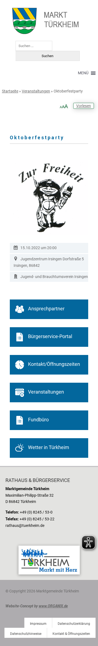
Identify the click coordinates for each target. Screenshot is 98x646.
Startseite (10, 91)
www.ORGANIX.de (53, 605)
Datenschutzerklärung (74, 624)
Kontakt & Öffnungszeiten (71, 634)
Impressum (38, 624)
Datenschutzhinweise (25, 634)
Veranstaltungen (36, 91)
